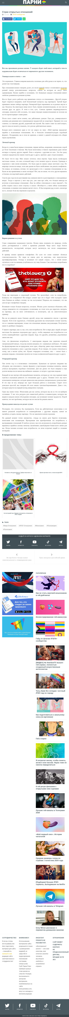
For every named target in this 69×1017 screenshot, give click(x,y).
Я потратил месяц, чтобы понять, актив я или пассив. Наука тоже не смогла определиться (51, 762)
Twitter (19, 19)
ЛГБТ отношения (26, 526)
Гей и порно (41, 739)
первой (41, 87)
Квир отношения (10, 526)
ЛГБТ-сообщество (19, 14)
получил (64, 87)
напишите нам (7, 953)
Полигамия (8, 529)
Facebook (8, 19)
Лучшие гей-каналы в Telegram (49, 906)
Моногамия (40, 526)
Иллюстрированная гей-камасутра (51, 617)
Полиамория (52, 526)
